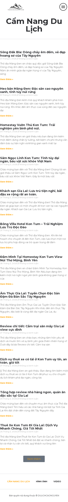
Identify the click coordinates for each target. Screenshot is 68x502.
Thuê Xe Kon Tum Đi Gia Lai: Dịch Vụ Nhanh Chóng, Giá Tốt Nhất (29, 427)
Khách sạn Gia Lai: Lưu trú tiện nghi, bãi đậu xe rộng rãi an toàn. (31, 192)
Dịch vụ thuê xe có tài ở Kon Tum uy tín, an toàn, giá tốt (33, 361)
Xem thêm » (6, 79)
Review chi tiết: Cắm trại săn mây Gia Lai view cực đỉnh (32, 328)
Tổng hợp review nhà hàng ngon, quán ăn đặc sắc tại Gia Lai (32, 394)
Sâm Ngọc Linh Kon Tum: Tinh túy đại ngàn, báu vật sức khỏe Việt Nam (29, 159)
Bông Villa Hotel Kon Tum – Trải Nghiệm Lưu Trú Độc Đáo (31, 225)
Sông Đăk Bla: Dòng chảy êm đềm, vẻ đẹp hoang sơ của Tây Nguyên (32, 54)
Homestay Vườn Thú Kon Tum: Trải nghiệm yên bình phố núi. (27, 126)
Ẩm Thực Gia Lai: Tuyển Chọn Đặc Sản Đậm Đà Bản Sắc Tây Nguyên (30, 295)
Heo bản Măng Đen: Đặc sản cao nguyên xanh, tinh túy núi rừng (31, 90)
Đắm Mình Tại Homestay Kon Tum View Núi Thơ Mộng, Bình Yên (31, 258)
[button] (34, 459)
